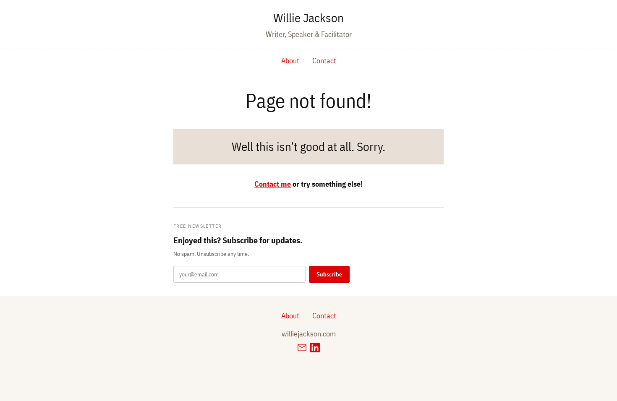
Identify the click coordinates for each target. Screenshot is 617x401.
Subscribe (329, 274)
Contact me (272, 184)
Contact (324, 60)
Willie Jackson (308, 18)
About (290, 60)
